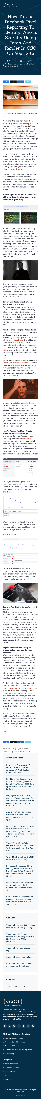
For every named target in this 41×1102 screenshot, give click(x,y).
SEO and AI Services (12, 1068)
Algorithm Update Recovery (14, 1038)
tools (16, 66)
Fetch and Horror (15, 169)
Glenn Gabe (13, 61)
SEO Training (9, 1054)
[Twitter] (5, 1026)
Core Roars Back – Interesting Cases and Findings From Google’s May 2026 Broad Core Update (19, 816)
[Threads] (28, 1026)
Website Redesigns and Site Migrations (18, 1050)
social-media (9, 66)
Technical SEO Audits (12, 1046)
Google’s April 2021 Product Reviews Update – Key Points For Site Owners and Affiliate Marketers (20, 938)
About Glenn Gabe (11, 1064)
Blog (6, 1075)
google (14, 64)
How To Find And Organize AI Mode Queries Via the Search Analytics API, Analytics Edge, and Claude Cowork (18, 769)
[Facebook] (19, 1026)
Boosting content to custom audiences (20, 688)
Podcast (8, 1079)
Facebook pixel (16, 340)
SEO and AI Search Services (16, 1034)
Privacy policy (20, 1096)
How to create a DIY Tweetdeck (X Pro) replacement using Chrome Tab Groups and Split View (19, 886)
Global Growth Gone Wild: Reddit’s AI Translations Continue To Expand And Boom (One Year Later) (20, 847)
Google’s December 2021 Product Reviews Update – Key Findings (20, 926)
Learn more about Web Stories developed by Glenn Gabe (19, 964)
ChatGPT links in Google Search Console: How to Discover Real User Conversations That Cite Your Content (19, 901)
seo (19, 64)
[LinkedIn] (9, 1026)
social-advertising (27, 64)
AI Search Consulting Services (15, 1042)
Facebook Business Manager (15, 363)
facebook (8, 64)
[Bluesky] (14, 1026)
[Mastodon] (23, 1026)
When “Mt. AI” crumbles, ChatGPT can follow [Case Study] (20, 858)
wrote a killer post (24, 123)
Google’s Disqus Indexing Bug (19, 957)
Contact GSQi (10, 1072)
